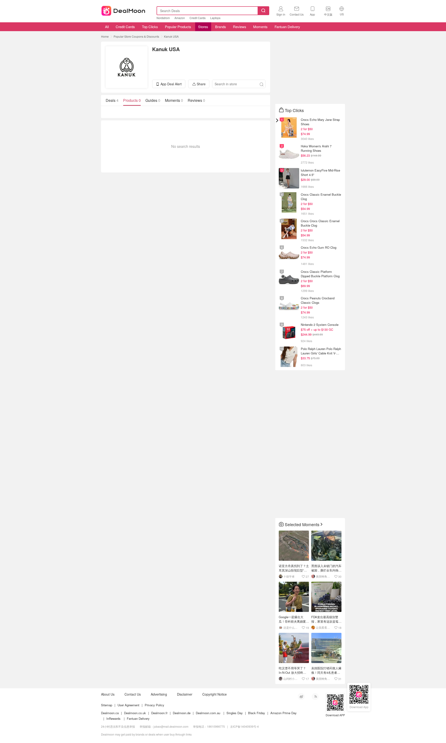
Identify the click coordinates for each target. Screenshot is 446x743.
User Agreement (128, 705)
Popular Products (178, 26)
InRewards (113, 718)
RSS (315, 696)
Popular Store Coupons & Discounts (136, 36)
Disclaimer (184, 694)
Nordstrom (163, 18)
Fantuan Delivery (287, 26)
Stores (203, 26)
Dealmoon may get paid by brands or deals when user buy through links (146, 734)
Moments (260, 26)
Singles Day (234, 713)
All (106, 26)
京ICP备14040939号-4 (244, 726)
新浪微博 (301, 696)
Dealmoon (123, 9)
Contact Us (133, 694)
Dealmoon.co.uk (135, 713)
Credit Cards (198, 18)
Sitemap (106, 705)
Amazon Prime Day (283, 713)
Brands (220, 26)
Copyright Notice (214, 694)
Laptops (215, 18)
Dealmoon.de (181, 713)
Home (105, 36)
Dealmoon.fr (159, 713)
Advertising (159, 694)
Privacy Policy (154, 705)
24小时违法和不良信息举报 (118, 726)
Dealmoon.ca (110, 713)
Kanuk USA (171, 36)
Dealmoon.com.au (208, 713)
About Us (108, 694)
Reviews (239, 26)
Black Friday (256, 713)
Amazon (179, 18)
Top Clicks (150, 26)
